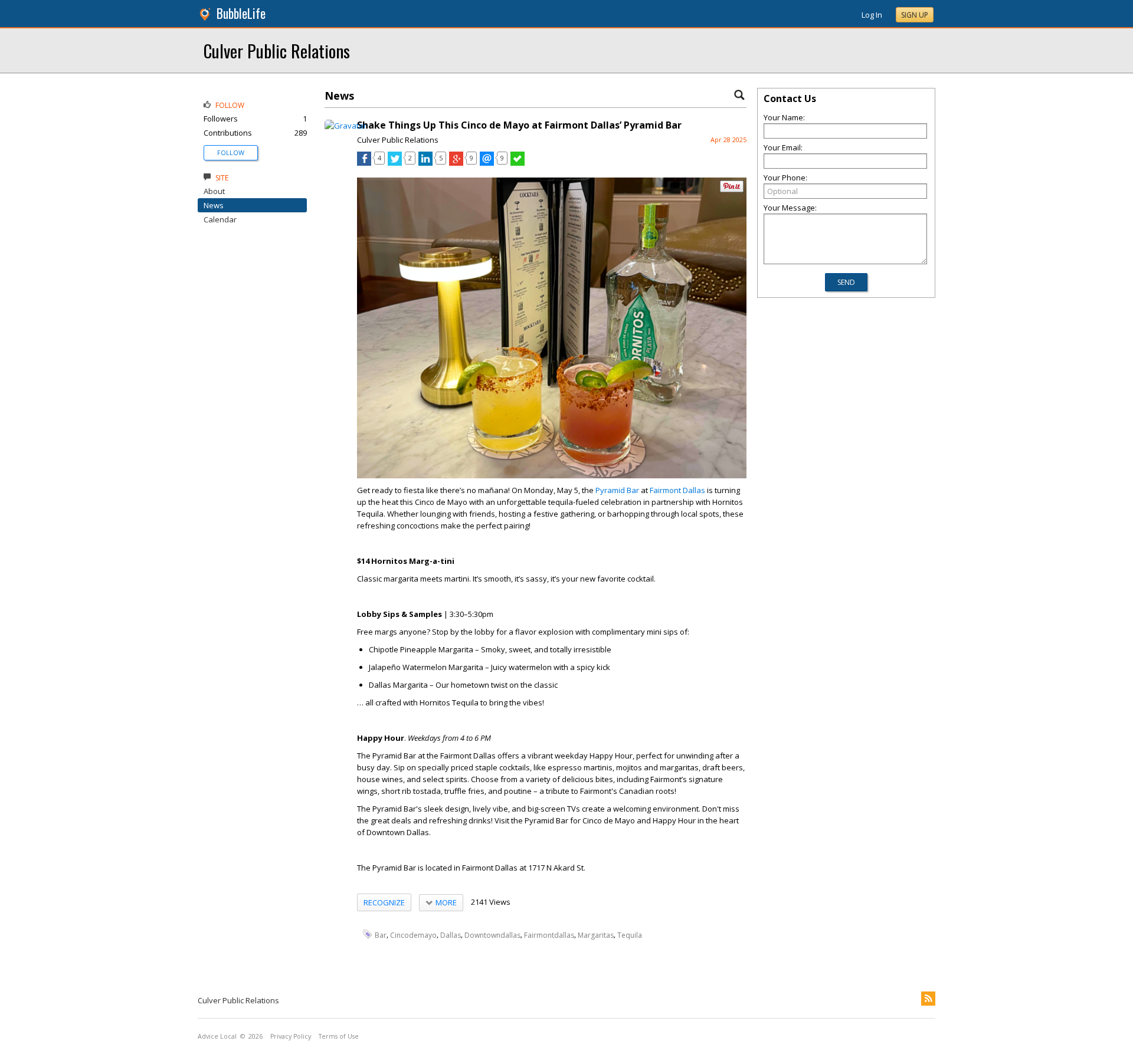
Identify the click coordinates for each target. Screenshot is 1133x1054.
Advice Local (217, 1036)
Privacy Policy (290, 1036)
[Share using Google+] (456, 162)
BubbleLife (241, 13)
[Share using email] (487, 162)
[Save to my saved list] (517, 162)
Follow (230, 152)
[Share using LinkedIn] (425, 162)
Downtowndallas (492, 935)
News (214, 205)
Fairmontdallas (549, 935)
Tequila (629, 935)
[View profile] (345, 125)
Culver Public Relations (277, 50)
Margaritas (596, 935)
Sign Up (914, 15)
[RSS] (928, 998)
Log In (872, 14)
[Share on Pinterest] (732, 189)
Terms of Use (339, 1036)
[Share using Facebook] (364, 162)
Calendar (220, 219)
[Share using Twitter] (395, 162)
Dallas (450, 935)
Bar (381, 935)
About (214, 191)
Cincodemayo (413, 935)
